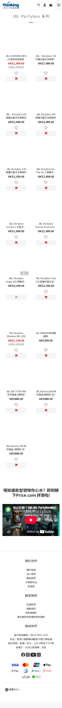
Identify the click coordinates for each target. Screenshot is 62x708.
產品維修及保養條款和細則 (31, 616)
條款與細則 (31, 612)
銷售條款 (31, 608)
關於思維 (31, 569)
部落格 (31, 586)
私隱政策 (31, 604)
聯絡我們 (31, 578)
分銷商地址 (31, 582)
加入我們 (31, 574)
